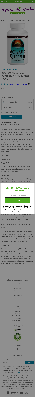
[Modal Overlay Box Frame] (17, 198)
